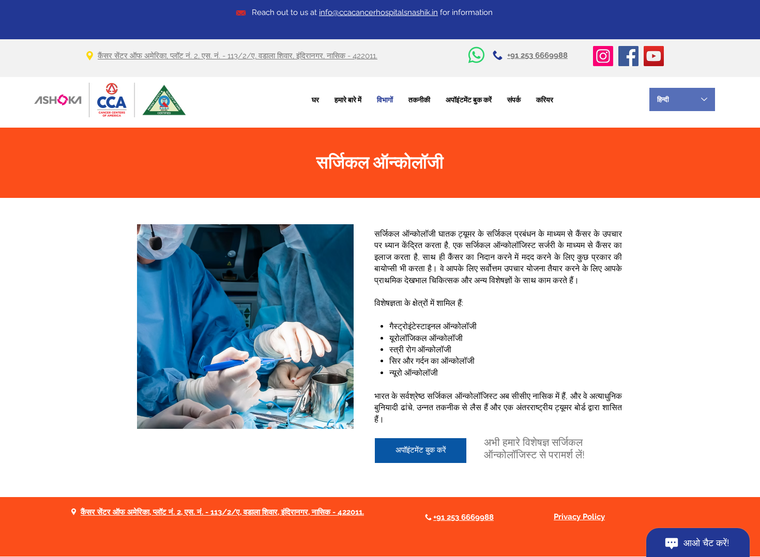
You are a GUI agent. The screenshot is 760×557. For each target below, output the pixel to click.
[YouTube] (654, 56)
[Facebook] (628, 56)
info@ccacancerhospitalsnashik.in (378, 12)
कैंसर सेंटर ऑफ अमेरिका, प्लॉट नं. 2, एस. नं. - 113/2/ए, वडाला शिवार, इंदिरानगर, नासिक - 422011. (237, 55)
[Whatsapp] (476, 55)
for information (465, 12)
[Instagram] (603, 56)
